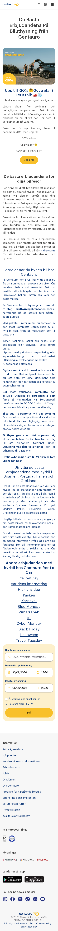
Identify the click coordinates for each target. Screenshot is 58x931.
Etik (32, 924)
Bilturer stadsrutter (14, 804)
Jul (29, 618)
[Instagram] (5, 899)
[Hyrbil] (11, 4)
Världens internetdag (29, 584)
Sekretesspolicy (29, 927)
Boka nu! (29, 160)
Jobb (6, 773)
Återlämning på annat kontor (24, 699)
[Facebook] (12, 899)
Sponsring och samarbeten (19, 798)
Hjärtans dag (29, 589)
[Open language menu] (45, 4)
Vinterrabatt (29, 612)
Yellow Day (29, 578)
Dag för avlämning (15, 681)
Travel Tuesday (29, 640)
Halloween (29, 635)
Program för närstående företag (22, 792)
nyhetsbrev (48, 250)
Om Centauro (11, 785)
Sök (29, 712)
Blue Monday (29, 606)
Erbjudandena (11, 767)
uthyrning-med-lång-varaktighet (23, 447)
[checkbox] (6, 699)
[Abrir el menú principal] (52, 4)
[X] (20, 899)
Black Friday (29, 629)
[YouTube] (42, 899)
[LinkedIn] (35, 899)
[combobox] (31, 704)
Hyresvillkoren (11, 810)
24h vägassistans (13, 749)
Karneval (29, 601)
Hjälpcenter (10, 755)
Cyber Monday (29, 623)
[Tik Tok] (27, 899)
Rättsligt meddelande (15, 924)
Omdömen (9, 779)
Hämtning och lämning (17, 650)
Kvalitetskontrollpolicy (16, 816)
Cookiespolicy (43, 924)
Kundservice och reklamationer (21, 761)
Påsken (29, 595)
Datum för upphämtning (18, 666)
